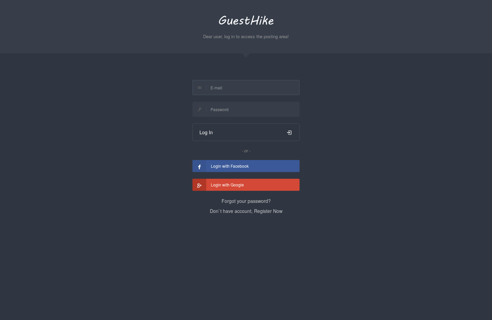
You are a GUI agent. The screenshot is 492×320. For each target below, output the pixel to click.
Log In (206, 132)
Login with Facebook (230, 166)
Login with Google (227, 184)
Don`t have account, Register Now (246, 211)
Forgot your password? (246, 200)
